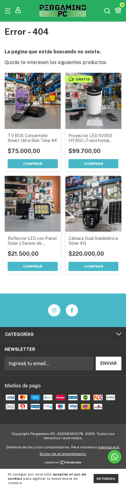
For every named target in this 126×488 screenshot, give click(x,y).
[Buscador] (107, 10)
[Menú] (9, 10)
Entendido (106, 478)
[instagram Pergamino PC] (54, 310)
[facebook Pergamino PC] (72, 310)
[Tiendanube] (63, 463)
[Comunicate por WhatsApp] (114, 457)
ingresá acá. (109, 447)
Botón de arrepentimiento (63, 454)
